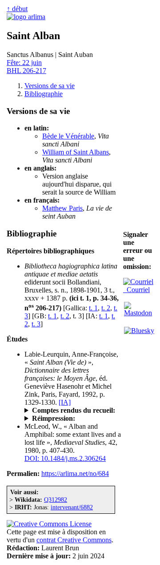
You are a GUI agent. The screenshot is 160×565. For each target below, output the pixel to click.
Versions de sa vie (49, 85)
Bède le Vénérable (68, 136)
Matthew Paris (62, 208)
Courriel (136, 289)
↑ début (17, 8)
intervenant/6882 (72, 507)
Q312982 (55, 499)
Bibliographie (43, 94)
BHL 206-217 (26, 70)
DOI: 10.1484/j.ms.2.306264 (65, 458)
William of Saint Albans (75, 152)
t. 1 (93, 308)
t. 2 (105, 308)
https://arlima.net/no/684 (75, 473)
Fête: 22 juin (24, 62)
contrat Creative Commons (74, 540)
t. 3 (36, 324)
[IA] (65, 402)
